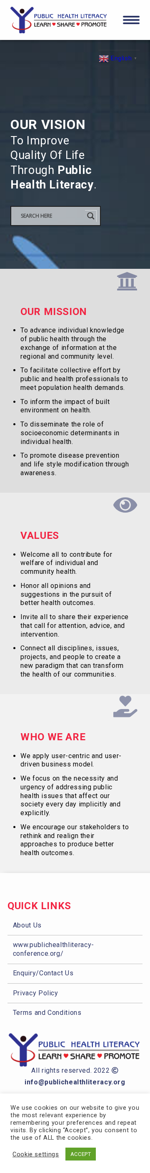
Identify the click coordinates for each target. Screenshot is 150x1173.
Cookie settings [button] (35, 1154)
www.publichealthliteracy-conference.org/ (53, 949)
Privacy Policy (35, 993)
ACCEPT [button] (80, 1154)
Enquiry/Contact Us (43, 973)
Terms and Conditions (47, 1013)
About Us (27, 925)
